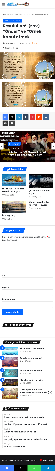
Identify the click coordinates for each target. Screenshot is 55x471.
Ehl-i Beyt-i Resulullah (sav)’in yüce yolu (13, 190)
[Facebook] (5, 117)
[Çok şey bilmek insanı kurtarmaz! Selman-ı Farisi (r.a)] (10, 393)
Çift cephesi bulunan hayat (39, 192)
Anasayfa (9, 14)
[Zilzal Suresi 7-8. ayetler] (10, 351)
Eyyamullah (14, 144)
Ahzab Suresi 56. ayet (31, 370)
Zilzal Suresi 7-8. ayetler (32, 348)
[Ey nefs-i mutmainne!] (10, 362)
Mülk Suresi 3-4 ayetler (32, 380)
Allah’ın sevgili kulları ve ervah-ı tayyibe (39, 203)
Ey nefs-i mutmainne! (31, 358)
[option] (27, 146)
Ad (4, 275)
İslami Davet (47, 460)
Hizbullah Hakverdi (40, 14)
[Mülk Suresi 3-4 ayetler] (10, 382)
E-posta (6, 287)
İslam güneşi (8, 215)
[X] (12, 117)
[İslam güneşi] (14, 207)
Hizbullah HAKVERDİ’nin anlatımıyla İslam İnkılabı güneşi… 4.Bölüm (27, 153)
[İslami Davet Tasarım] (18, 4)
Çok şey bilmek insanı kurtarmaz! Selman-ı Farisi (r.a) (36, 391)
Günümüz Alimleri (22, 14)
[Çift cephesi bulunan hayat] (41, 181)
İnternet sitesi (8, 299)
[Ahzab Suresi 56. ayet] (10, 373)
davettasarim (10, 43)
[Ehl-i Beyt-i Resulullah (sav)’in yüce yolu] (14, 180)
